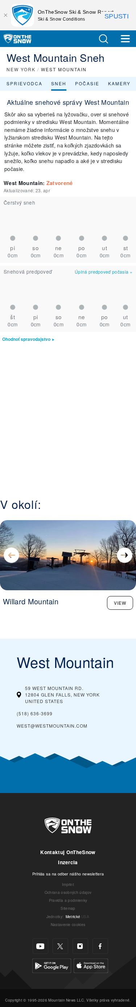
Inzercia (68, 862)
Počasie (87, 83)
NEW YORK (21, 69)
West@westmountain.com (52, 726)
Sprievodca (24, 83)
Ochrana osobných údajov (68, 892)
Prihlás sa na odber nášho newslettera (68, 874)
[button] (103, 38)
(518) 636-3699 (35, 713)
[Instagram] (80, 946)
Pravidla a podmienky (68, 900)
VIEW (120, 603)
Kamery (119, 83)
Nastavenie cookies (68, 924)
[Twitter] (60, 946)
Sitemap (68, 908)
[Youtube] (40, 946)
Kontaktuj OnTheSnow (67, 852)
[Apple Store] (91, 965)
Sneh (58, 83)
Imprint (68, 884)
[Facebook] (100, 946)
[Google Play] (51, 965)
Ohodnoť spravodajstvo (26, 339)
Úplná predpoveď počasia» (103, 272)
